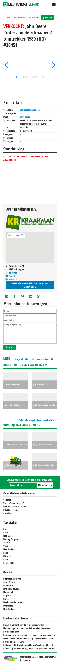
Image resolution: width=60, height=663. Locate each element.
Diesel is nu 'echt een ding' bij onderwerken (23, 624)
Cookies (7, 513)
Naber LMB (8, 592)
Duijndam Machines (12, 578)
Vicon (5, 546)
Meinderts (8, 605)
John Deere (25, 116)
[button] (7, 65)
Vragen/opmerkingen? (13, 503)
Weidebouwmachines (30, 109)
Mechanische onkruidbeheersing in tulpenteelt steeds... (29, 638)
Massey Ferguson (11, 539)
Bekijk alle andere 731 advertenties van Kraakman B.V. (30, 285)
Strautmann (9, 562)
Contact (7, 499)
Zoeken (48, 17)
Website (13, 279)
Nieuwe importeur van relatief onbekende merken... (27, 628)
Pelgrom (7, 595)
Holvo (6, 598)
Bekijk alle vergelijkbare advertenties (36, 420)
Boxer (6, 529)
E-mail (12, 276)
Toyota (6, 542)
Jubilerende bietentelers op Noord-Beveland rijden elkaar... (30, 645)
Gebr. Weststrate (11, 582)
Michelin (7, 556)
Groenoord (8, 585)
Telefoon (13, 272)
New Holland (9, 549)
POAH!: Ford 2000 (11, 631)
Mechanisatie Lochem (13, 602)
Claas (5, 532)
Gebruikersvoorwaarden (14, 506)
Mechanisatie (24, 4)
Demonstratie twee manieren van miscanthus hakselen (29, 635)
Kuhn (5, 552)
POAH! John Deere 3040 (13, 641)
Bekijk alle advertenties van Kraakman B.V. (34, 359)
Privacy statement (12, 509)
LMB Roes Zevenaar (12, 588)
